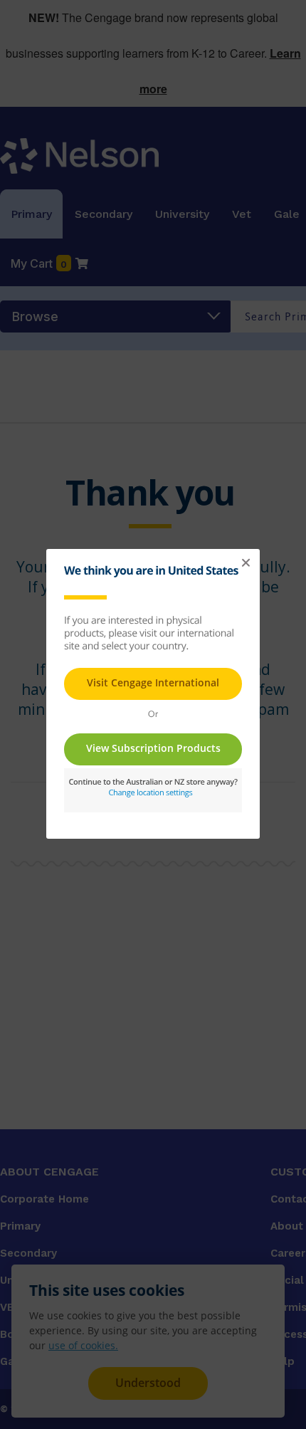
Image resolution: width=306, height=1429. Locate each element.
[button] (245, 563)
